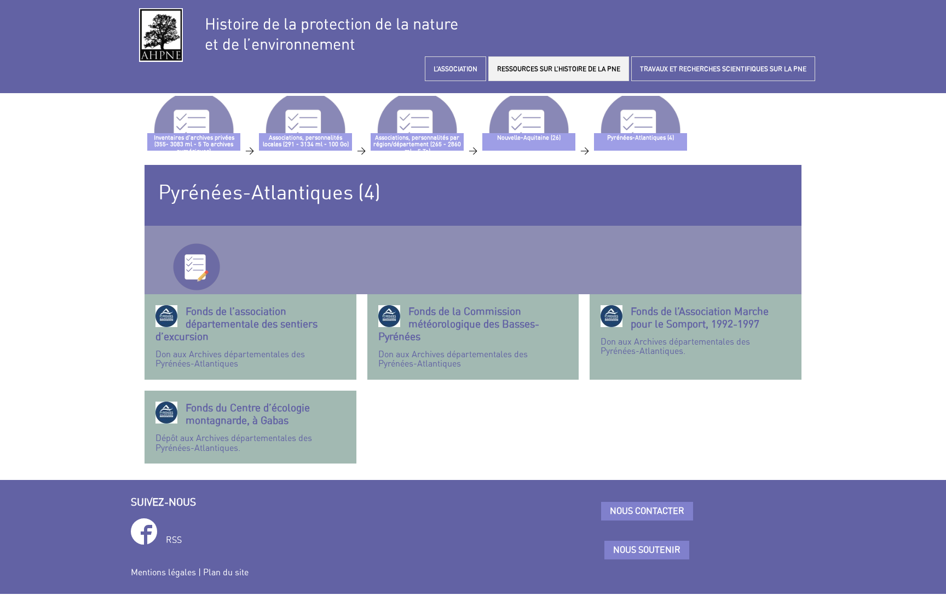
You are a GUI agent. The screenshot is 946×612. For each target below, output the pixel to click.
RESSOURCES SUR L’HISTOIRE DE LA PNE (558, 69)
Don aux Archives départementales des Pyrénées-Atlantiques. (685, 331)
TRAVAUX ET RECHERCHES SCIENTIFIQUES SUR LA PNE (723, 69)
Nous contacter (647, 510)
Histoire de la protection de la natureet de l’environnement (331, 34)
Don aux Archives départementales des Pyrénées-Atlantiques (236, 337)
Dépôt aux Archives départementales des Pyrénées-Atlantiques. (233, 427)
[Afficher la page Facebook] (144, 533)
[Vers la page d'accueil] (161, 35)
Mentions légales (163, 572)
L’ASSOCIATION (455, 69)
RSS (174, 539)
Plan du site (226, 572)
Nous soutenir (646, 549)
